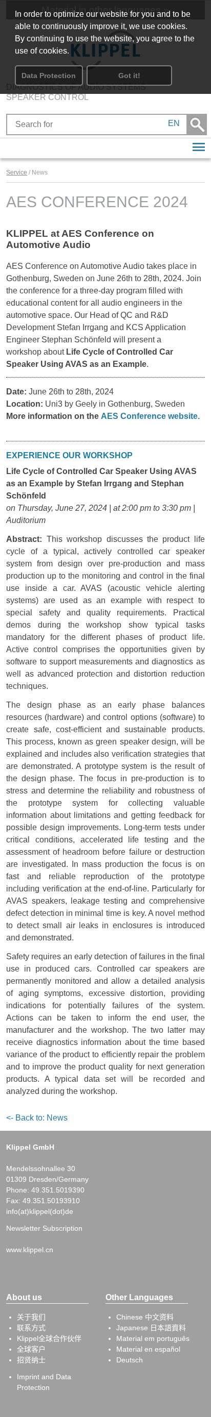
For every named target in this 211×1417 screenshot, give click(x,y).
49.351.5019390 (58, 1190)
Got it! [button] (129, 75)
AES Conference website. (151, 416)
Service (16, 172)
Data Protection (49, 75)
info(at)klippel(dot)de (39, 1211)
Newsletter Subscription (44, 1228)
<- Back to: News (37, 1117)
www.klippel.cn (29, 1250)
